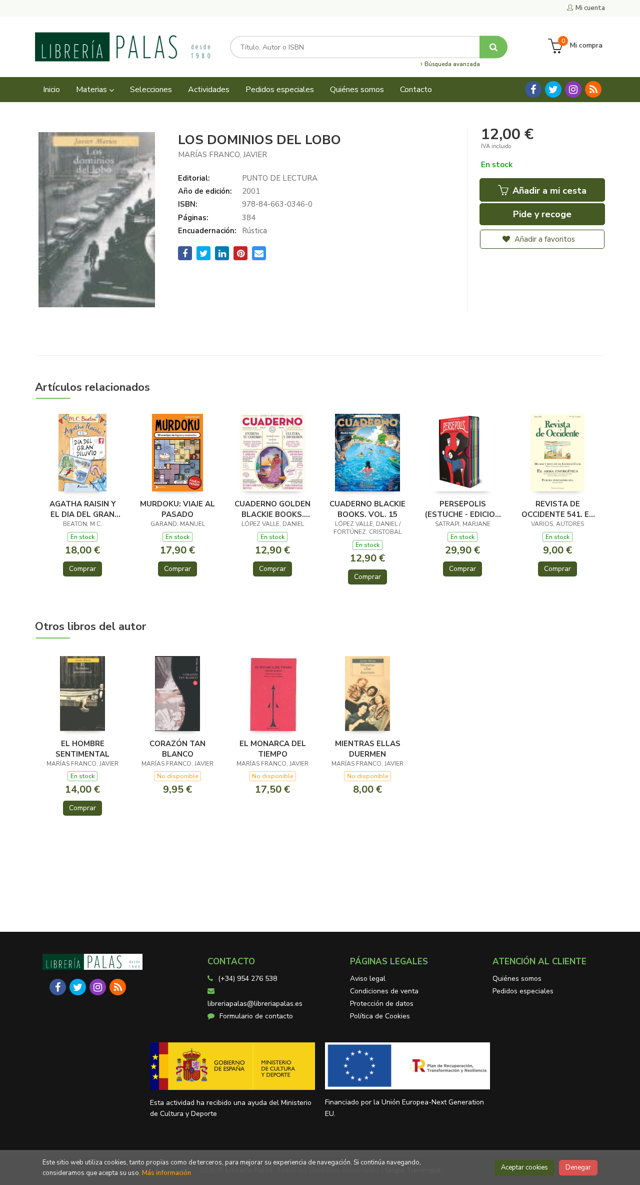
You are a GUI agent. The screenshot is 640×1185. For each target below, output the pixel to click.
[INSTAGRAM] (573, 89)
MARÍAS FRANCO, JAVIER (222, 155)
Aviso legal (368, 978)
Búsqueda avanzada (451, 64)
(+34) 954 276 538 (247, 978)
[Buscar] (494, 47)
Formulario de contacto (256, 1016)
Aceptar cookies (524, 1167)
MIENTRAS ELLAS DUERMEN (367, 749)
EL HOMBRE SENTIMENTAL (83, 749)
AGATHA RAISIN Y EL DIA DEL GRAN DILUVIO (83, 509)
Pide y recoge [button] (542, 214)
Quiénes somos (517, 978)
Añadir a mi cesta (548, 191)
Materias (92, 89)
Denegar (578, 1167)
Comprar (82, 568)
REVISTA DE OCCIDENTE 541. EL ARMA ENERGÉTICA (558, 509)
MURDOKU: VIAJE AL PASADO (177, 509)
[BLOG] (593, 89)
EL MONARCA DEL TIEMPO (273, 749)
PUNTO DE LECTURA (280, 178)
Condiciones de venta (384, 991)
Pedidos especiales (523, 991)
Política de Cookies (380, 1016)
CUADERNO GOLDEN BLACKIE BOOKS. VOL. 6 (272, 509)
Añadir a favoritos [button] (543, 239)
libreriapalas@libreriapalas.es (255, 1003)
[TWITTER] (553, 89)
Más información (166, 1172)
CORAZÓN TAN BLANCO (178, 749)
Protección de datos (382, 1003)
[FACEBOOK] (533, 89)
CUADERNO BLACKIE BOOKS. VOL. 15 (368, 509)
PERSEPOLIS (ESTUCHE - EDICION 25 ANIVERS (462, 509)
